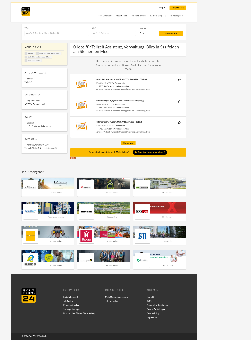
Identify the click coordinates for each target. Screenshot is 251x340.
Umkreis (142, 28)
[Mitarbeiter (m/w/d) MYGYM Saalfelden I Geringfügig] (81, 105)
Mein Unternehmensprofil (116, 297)
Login (162, 7)
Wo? (94, 28)
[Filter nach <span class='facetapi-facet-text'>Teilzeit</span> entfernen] (26, 53)
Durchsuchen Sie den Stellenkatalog (79, 314)
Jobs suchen (121, 16)
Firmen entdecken (138, 16)
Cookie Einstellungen (156, 309)
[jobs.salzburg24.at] (25, 11)
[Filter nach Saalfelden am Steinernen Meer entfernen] (28, 126)
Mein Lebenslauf (105, 16)
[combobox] (57, 33)
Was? (27, 28)
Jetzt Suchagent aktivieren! (151, 152)
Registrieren (178, 8)
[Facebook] (25, 309)
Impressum (152, 318)
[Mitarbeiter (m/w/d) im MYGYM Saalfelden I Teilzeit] (81, 126)
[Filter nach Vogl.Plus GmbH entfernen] (26, 101)
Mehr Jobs (128, 143)
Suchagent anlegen (71, 309)
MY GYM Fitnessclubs (116, 83)
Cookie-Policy (153, 314)
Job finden (68, 301)
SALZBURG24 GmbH (38, 336)
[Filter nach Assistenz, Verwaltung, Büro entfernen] (26, 145)
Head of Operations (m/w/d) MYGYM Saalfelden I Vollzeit (121, 80)
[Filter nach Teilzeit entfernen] (26, 79)
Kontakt (150, 297)
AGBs (149, 301)
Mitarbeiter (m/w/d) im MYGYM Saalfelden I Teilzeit (119, 122)
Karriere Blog (156, 16)
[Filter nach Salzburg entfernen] (26, 123)
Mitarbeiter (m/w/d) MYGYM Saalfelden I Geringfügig (120, 101)
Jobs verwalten (112, 301)
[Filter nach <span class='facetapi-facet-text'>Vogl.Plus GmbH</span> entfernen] (26, 60)
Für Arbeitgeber (176, 16)
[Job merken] (180, 79)
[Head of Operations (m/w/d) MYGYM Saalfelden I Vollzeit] (81, 84)
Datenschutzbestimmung (158, 305)
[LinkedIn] (29, 309)
